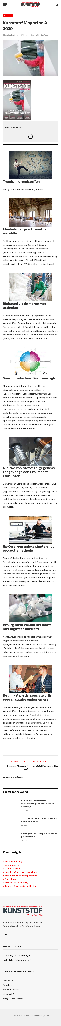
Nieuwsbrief (8, 994)
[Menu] (5, 4)
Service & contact (11, 989)
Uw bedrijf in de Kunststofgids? (17, 960)
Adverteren (8, 985)
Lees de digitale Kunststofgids (17, 955)
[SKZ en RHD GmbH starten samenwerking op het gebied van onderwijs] (11, 804)
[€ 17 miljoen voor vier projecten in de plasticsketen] (11, 837)
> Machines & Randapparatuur (20, 875)
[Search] (56, 4)
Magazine (8, 16)
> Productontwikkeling (15, 882)
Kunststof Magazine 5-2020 (45, 766)
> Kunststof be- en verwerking (20, 871)
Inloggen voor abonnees (14, 998)
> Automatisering (12, 861)
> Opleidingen (10, 878)
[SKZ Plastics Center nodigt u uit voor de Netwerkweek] (11, 821)
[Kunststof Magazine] (30, 4)
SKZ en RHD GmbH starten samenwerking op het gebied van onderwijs (37, 803)
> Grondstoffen (11, 868)
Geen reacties (28, 35)
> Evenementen (11, 864)
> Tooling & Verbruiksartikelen (20, 885)
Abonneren (8, 980)
